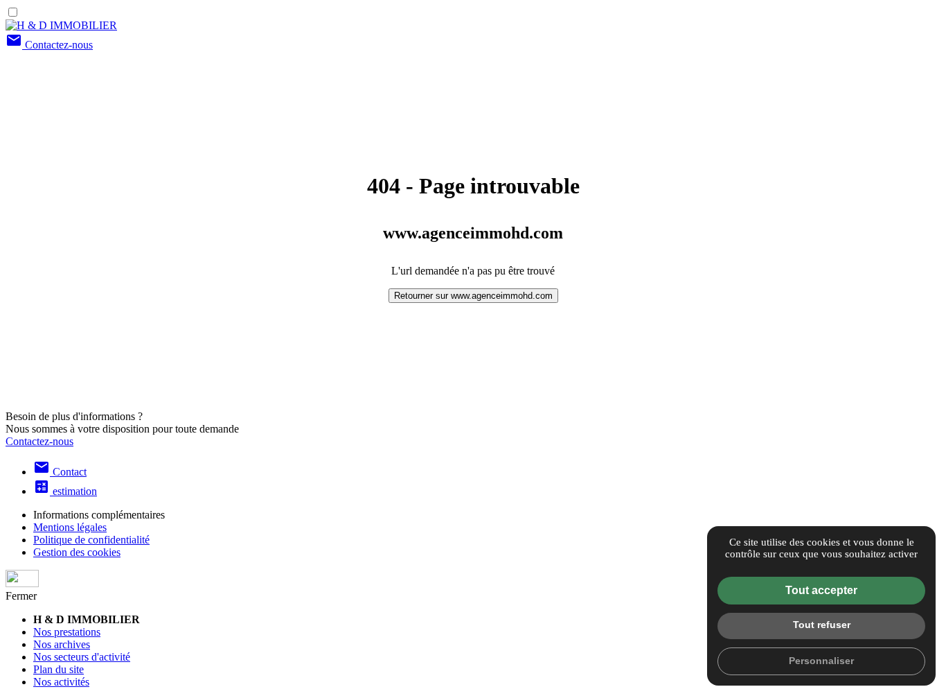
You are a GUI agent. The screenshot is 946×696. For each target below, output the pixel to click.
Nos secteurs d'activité (81, 657)
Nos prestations (66, 632)
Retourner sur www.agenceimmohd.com (473, 295)
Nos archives (61, 644)
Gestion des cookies (77, 552)
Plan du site (58, 669)
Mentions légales (70, 527)
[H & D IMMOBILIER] (61, 25)
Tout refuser (821, 624)
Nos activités (61, 682)
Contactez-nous (49, 45)
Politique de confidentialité (91, 540)
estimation (65, 491)
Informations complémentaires (99, 515)
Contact (60, 472)
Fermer (21, 596)
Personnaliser (821, 660)
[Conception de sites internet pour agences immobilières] (473, 580)
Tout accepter (821, 590)
